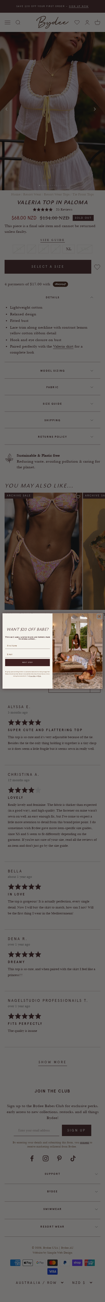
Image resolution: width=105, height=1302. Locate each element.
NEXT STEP (27, 662)
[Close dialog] (99, 616)
